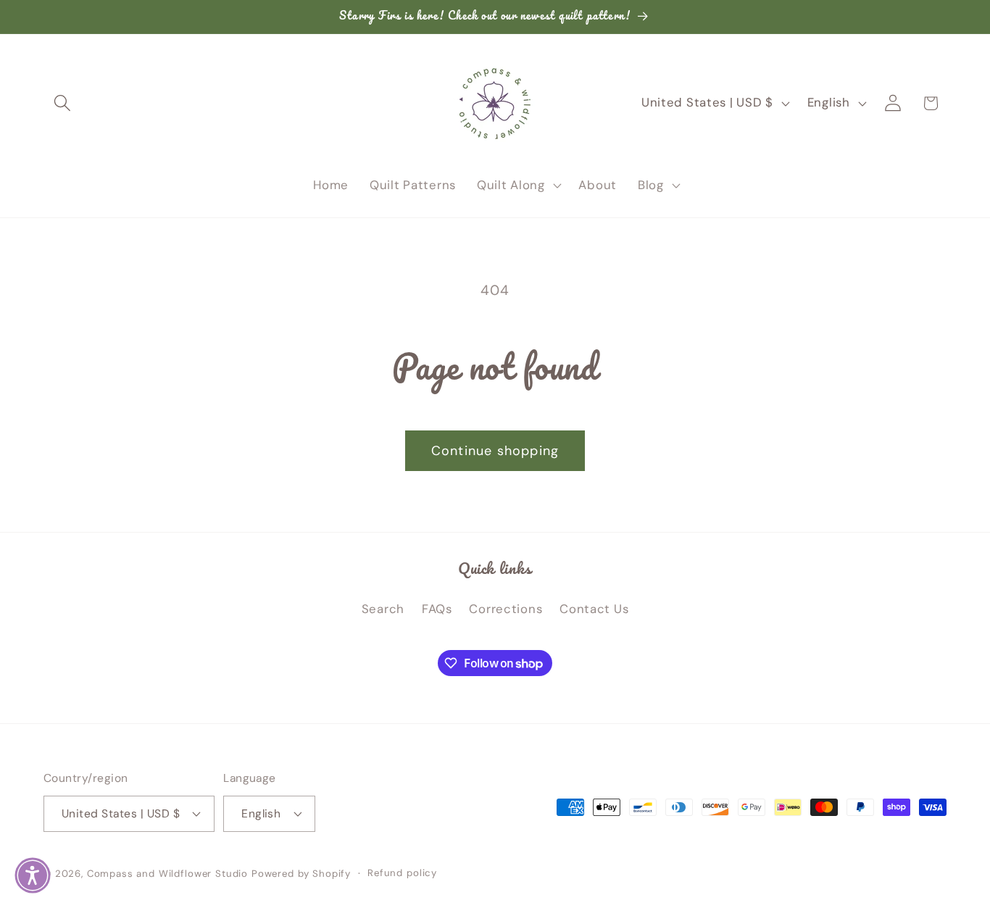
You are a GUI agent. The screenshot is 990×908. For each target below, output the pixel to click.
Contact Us (594, 609)
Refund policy (402, 873)
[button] (62, 103)
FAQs (437, 609)
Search (383, 609)
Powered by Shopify (301, 873)
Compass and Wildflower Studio (167, 873)
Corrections (505, 609)
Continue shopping (495, 450)
